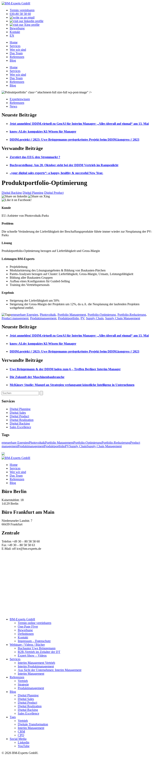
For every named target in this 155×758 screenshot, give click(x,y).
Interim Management (31, 673)
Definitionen (26, 633)
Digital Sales (18, 412)
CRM (21, 731)
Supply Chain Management (122, 318)
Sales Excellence (20, 427)
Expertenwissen (20, 99)
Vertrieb (23, 681)
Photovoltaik (48, 314)
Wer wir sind (18, 49)
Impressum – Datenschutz (34, 641)
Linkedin (23, 742)
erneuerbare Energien (24, 314)
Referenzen (17, 57)
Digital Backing (12, 192)
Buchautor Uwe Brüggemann (37, 648)
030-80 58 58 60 (20, 13)
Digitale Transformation (33, 724)
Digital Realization (22, 420)
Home (14, 42)
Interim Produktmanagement (36, 666)
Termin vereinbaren (22, 10)
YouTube (23, 746)
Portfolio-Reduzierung (131, 314)
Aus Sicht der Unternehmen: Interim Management (49, 670)
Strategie (23, 684)
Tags (13, 717)
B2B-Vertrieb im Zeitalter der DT (39, 652)
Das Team (16, 53)
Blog (13, 60)
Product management (15, 318)
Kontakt (15, 32)
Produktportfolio (68, 318)
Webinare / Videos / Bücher (27, 644)
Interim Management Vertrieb (36, 662)
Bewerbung (17, 28)
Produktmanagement (43, 318)
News (13, 106)
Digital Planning (33, 192)
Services (15, 46)
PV (82, 318)
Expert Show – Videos (32, 655)
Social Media (18, 738)
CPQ (21, 735)
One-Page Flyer (28, 626)
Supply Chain (95, 318)
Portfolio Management (72, 314)
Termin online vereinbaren (34, 623)
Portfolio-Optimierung (102, 314)
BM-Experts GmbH (22, 619)
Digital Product (54, 192)
